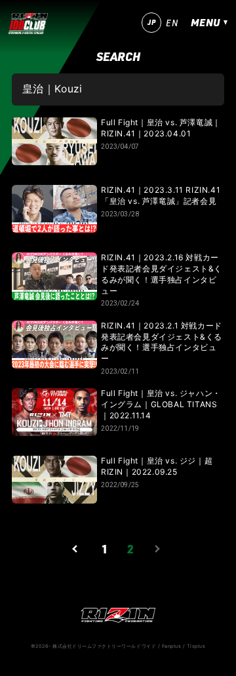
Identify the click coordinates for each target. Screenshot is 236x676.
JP (151, 22)
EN (172, 23)
